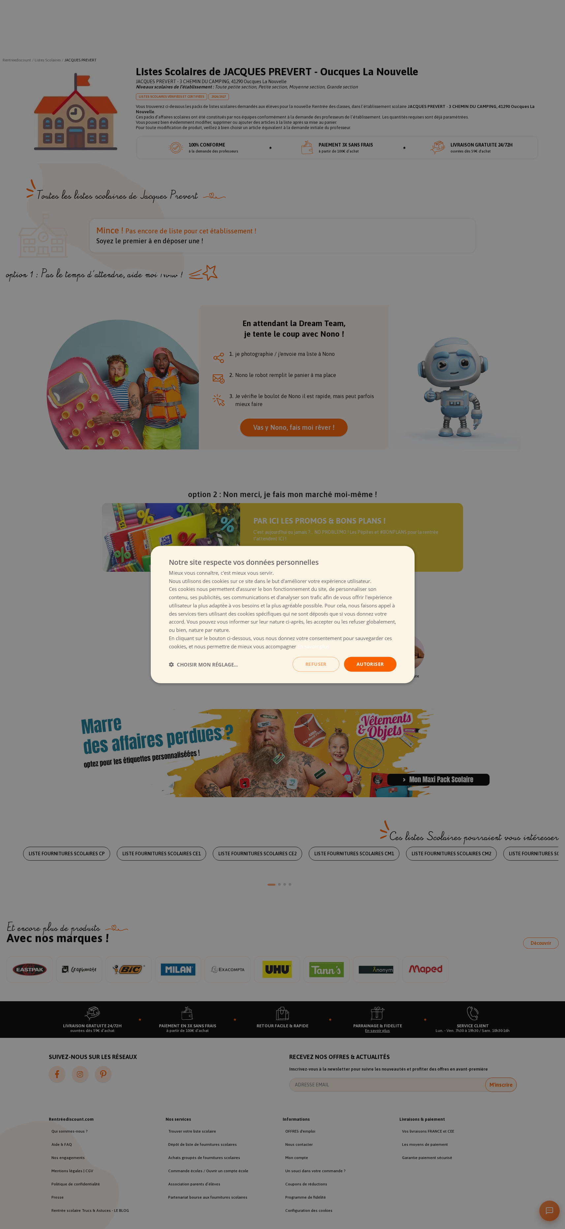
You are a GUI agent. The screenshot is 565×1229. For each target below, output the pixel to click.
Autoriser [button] (370, 664)
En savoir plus (313, 646)
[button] (203, 664)
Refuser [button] (316, 664)
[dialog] (283, 614)
